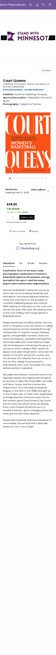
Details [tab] (30, 263)
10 (42, 178)
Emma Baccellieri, (13, 89)
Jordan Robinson (34, 89)
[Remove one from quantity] (9, 217)
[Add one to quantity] (17, 217)
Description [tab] (9, 263)
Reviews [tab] (43, 263)
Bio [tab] (21, 263)
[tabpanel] (28, 355)
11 (46, 178)
